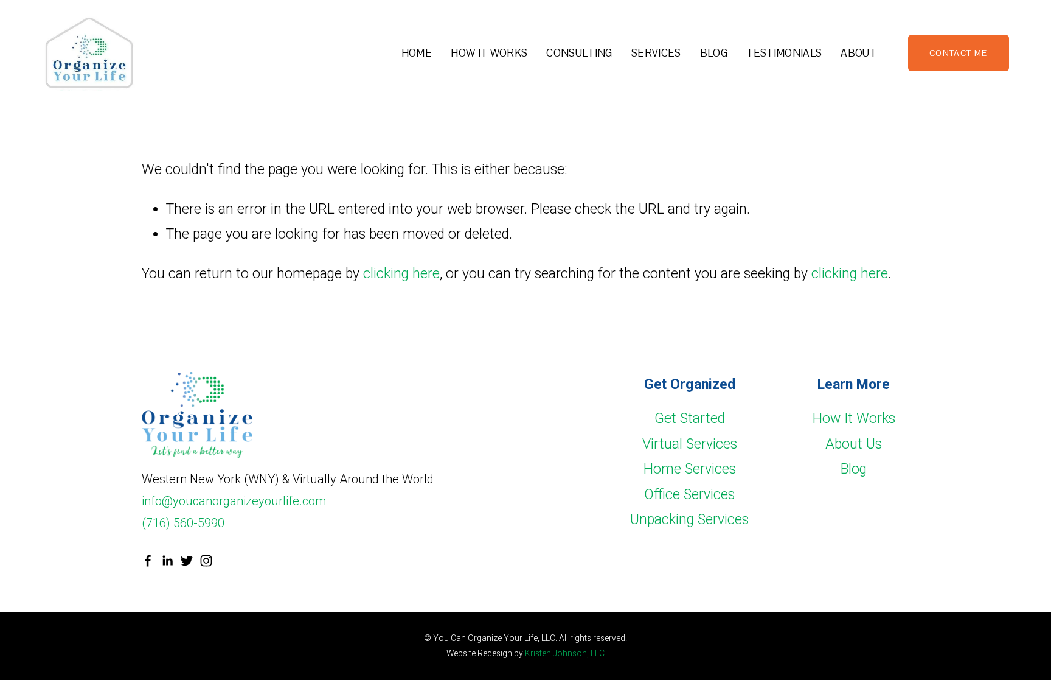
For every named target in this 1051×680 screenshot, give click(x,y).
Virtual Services (689, 444)
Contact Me (958, 52)
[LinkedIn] (167, 561)
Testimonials (784, 53)
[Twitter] (187, 561)
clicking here (401, 273)
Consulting (579, 53)
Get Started (689, 418)
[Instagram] (206, 561)
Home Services (689, 469)
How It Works (854, 418)
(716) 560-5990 (183, 523)
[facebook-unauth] (148, 561)
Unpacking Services (689, 519)
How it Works (489, 53)
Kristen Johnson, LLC (565, 653)
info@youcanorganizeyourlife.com (234, 501)
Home (416, 53)
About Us (853, 444)
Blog (713, 53)
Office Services (689, 494)
